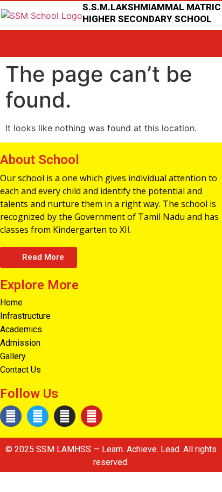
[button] (38, 257)
